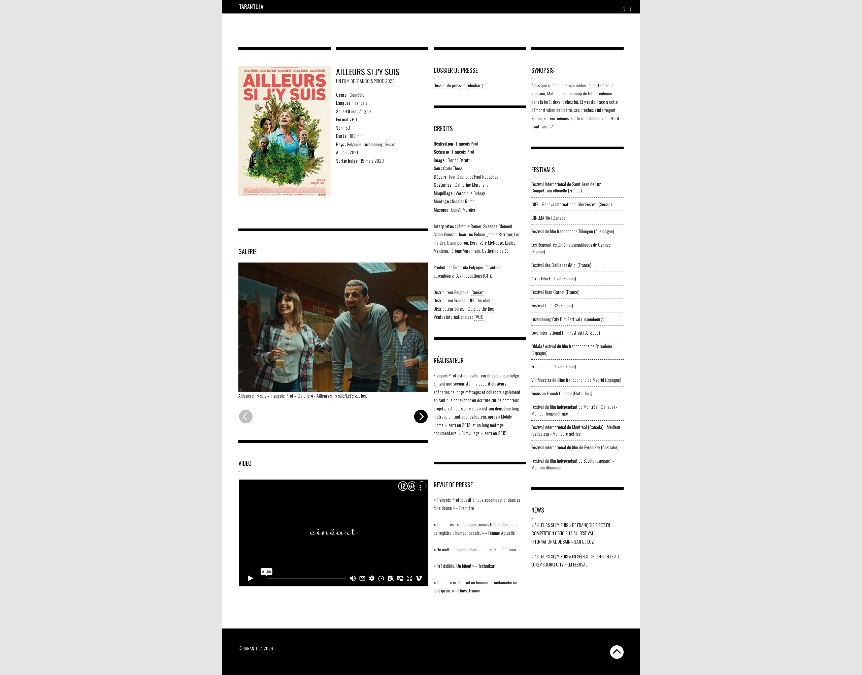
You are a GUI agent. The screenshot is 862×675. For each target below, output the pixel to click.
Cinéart (477, 292)
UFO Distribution (482, 300)
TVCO (479, 316)
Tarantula (251, 7)
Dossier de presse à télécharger (460, 85)
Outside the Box (481, 308)
